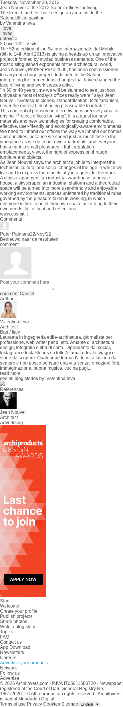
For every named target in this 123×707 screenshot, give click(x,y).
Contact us (11, 642)
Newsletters (12, 652)
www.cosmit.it (14, 213)
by (17, 23)
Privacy (34, 704)
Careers (8, 657)
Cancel (27, 293)
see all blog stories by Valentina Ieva (37, 378)
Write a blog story (17, 626)
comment (9, 293)
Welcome (9, 606)
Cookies (51, 704)
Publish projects (16, 616)
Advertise (9, 678)
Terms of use (13, 704)
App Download (15, 647)
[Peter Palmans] (4, 228)
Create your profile (18, 611)
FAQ (4, 636)
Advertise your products (24, 662)
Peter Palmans (15, 234)
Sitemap (69, 704)
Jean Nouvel (13, 69)
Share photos (13, 621)
